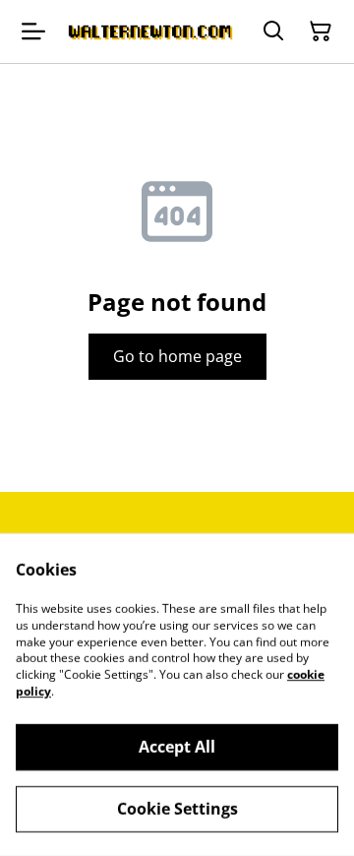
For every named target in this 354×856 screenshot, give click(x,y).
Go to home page (177, 356)
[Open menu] (33, 31)
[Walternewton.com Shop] (149, 31)
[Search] (273, 31)
